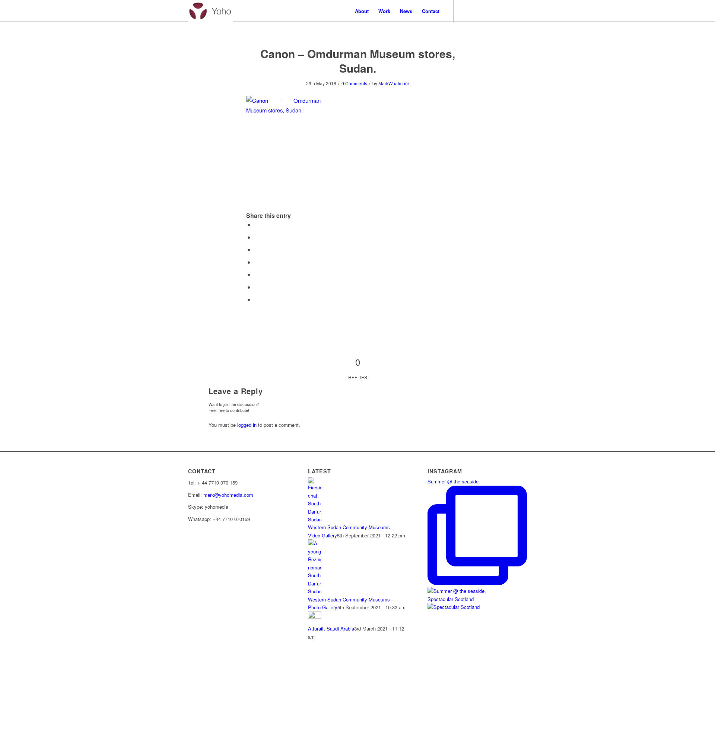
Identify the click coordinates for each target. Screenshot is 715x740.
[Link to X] (476, 10)
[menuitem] (362, 11)
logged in (247, 424)
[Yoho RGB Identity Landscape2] (210, 11)
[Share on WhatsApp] (256, 262)
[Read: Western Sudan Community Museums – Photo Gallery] (314, 591)
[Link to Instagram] (521, 10)
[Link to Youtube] (499, 10)
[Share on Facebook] (256, 224)
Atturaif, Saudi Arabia (331, 628)
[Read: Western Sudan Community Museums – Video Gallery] (314, 519)
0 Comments (354, 83)
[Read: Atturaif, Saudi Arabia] (314, 616)
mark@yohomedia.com (228, 494)
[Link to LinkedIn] (510, 10)
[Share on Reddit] (256, 299)
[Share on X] (256, 237)
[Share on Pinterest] (256, 274)
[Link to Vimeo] (487, 10)
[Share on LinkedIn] (256, 287)
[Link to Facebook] (465, 10)
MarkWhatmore (393, 83)
